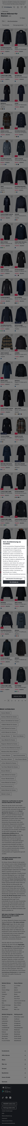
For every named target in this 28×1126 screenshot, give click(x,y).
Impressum (23, 574)
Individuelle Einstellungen (14, 578)
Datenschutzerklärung (14, 574)
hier (22, 570)
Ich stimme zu (14, 582)
